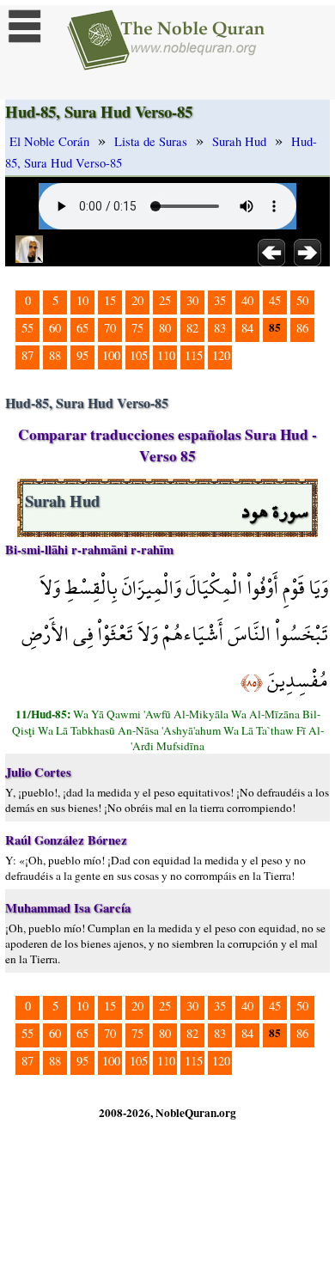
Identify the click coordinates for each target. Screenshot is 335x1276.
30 (192, 300)
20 (137, 300)
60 (55, 328)
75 (137, 328)
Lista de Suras (150, 141)
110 (166, 355)
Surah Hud (239, 141)
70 (110, 328)
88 (55, 355)
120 (221, 355)
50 (302, 300)
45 (275, 300)
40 (247, 300)
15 (110, 300)
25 (165, 300)
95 (82, 355)
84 (247, 328)
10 (82, 300)
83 (220, 328)
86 (302, 328)
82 (192, 328)
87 (27, 355)
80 (165, 328)
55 (27, 328)
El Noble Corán (49, 141)
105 (139, 355)
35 (220, 300)
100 (111, 355)
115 (194, 355)
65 (82, 328)
